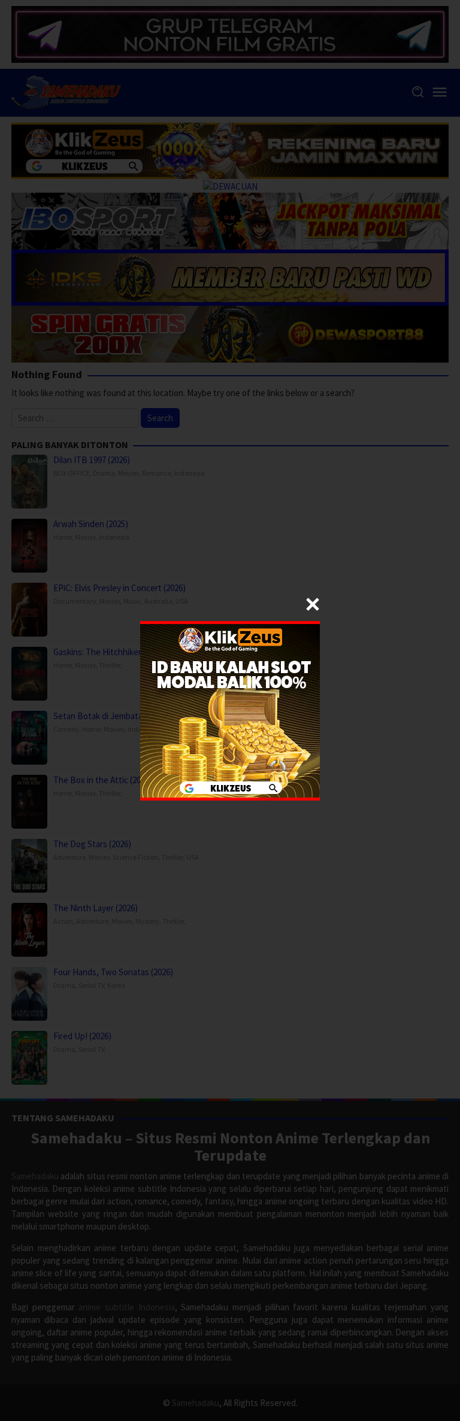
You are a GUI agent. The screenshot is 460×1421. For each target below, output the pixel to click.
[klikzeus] (230, 709)
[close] (312, 604)
